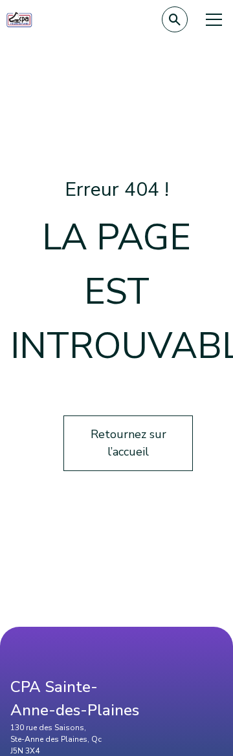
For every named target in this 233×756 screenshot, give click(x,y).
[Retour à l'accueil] (19, 20)
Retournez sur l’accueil (128, 442)
